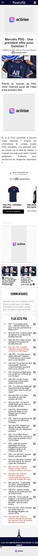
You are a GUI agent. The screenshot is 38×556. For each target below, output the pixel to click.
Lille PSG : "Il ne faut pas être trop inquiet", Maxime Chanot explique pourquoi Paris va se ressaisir (20, 366)
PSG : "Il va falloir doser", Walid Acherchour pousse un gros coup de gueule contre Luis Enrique (20, 437)
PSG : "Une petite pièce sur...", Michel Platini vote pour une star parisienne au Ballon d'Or (19, 327)
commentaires (19, 52)
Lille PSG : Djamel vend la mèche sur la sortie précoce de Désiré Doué (20, 492)
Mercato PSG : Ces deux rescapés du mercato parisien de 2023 (18, 397)
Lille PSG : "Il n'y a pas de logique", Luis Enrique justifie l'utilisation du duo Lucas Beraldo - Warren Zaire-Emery (20, 500)
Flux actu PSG (19, 319)
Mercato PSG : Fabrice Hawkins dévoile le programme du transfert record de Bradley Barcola (19, 476)
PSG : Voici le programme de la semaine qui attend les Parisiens (20, 420)
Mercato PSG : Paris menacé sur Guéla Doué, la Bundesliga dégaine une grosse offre (20, 510)
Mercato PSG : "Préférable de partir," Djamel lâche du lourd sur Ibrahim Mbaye (19, 484)
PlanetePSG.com (13, 543)
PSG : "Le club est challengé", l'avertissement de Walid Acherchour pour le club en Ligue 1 (20, 389)
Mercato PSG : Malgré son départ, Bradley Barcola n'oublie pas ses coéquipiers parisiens (20, 428)
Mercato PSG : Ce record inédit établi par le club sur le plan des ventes (19, 404)
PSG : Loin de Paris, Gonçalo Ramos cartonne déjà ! (19, 455)
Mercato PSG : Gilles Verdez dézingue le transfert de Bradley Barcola (19, 342)
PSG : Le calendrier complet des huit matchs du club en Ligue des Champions (19, 461)
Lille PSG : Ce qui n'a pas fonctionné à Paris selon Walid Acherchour (18, 381)
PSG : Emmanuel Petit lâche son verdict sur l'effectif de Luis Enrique (19, 374)
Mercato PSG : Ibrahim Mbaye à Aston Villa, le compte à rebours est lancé (19, 468)
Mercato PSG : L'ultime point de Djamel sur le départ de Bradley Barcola (20, 335)
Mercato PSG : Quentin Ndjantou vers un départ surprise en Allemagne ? (18, 349)
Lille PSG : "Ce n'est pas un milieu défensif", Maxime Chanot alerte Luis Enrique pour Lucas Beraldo (19, 357)
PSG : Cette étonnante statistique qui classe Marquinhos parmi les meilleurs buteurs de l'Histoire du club (17, 447)
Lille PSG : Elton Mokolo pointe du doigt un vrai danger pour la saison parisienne (18, 412)
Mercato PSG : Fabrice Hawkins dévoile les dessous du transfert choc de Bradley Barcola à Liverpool (20, 519)
